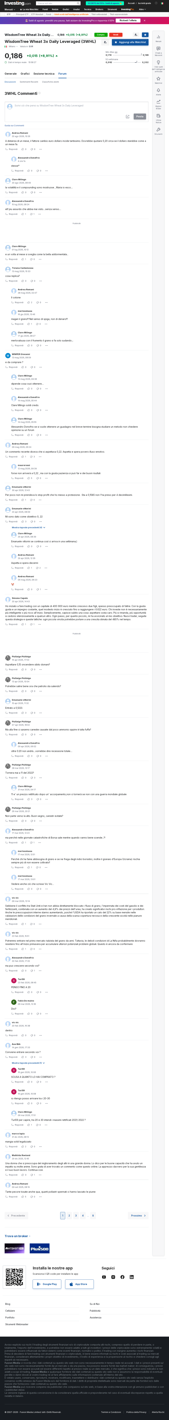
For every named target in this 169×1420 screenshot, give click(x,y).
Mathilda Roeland (21, 1155)
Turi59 (21, 979)
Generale (11, 73)
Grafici (25, 73)
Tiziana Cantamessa (22, 268)
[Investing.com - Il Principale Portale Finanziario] (18, 3)
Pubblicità (95, 1310)
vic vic (15, 898)
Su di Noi (95, 1304)
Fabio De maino (26, 1001)
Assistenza (95, 1317)
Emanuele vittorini (21, 487)
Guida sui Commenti (14, 125)
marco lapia (18, 1133)
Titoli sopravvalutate (119, 14)
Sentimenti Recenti (29, 82)
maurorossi (24, 465)
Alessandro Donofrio (29, 158)
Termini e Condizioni (111, 1412)
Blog (7, 1304)
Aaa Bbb (16, 1044)
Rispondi (13, 149)
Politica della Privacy (136, 1412)
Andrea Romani (20, 133)
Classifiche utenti (50, 82)
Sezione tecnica (44, 73)
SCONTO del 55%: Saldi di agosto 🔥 (105, 3)
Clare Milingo (19, 179)
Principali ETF (22, 14)
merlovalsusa (25, 311)
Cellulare (10, 1310)
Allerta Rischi (158, 1412)
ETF (9, 14)
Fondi (48, 14)
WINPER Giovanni (21, 354)
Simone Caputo (20, 598)
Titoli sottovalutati (99, 14)
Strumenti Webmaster (16, 1324)
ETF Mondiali (37, 14)
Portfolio (10, 1317)
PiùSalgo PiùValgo (21, 656)
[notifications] (156, 3)
